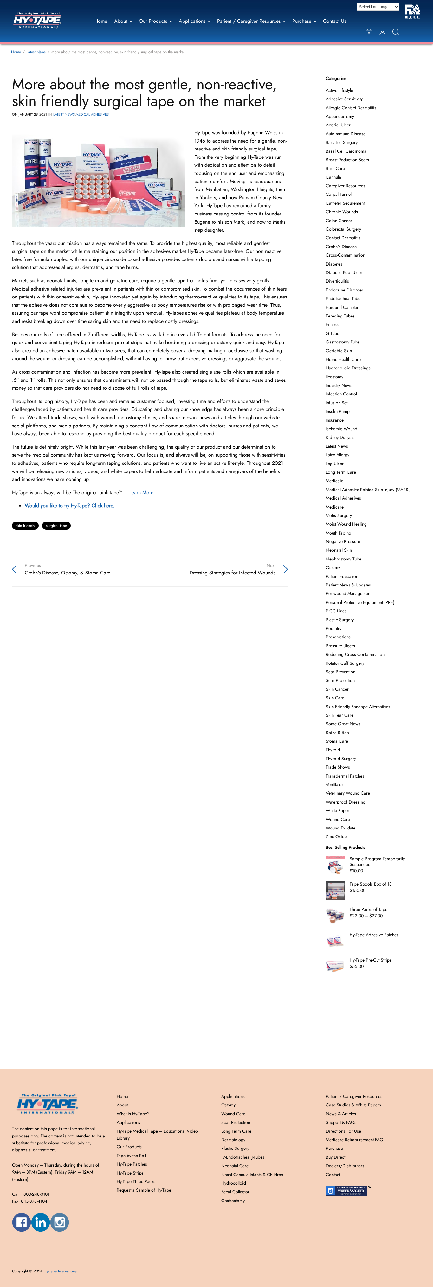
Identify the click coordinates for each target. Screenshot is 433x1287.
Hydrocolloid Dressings (348, 368)
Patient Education (342, 576)
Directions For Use (343, 1131)
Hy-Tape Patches (132, 1164)
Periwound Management (348, 593)
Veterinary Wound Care (348, 793)
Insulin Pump (338, 411)
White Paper (337, 810)
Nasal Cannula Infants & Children (252, 1174)
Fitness (332, 324)
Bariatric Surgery (342, 142)
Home (100, 21)
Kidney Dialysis (340, 437)
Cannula (333, 177)
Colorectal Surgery (343, 229)
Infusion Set (336, 403)
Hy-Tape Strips (130, 1173)
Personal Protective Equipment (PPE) (360, 602)
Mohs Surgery (339, 515)
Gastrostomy (233, 1200)
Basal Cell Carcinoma (346, 151)
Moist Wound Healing (346, 524)
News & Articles (341, 1114)
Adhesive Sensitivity (344, 99)
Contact (333, 1174)
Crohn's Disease (341, 246)
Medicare (335, 507)
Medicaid (335, 480)
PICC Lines (336, 611)
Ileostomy (334, 377)
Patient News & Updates (348, 585)
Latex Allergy (337, 454)
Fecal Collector (235, 1191)
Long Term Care (341, 472)
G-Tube (332, 333)
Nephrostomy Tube (343, 559)
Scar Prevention (340, 672)
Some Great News (343, 723)
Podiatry (333, 628)
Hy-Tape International (61, 1271)
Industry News (339, 385)
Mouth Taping (338, 533)
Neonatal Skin (339, 550)
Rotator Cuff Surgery (345, 663)
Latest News (64, 114)
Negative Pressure (343, 541)
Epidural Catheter (342, 307)
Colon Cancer (339, 220)
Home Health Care (343, 359)
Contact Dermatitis (343, 237)
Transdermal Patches (345, 776)
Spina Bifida (337, 732)
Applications (192, 21)
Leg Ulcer (335, 463)
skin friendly (25, 525)
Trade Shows (338, 767)
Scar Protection (340, 680)
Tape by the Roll (131, 1155)
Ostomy (333, 567)
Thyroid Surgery (341, 758)
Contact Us (334, 21)
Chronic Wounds (342, 211)
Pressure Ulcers (340, 646)
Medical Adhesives (92, 114)
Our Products (153, 21)
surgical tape (56, 525)
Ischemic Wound (341, 429)
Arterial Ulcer (338, 125)
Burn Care (335, 168)
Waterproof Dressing (345, 802)
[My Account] (382, 32)
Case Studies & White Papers (353, 1105)
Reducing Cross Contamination (355, 654)
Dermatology (233, 1140)
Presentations (338, 637)
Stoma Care (337, 741)
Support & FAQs (341, 1122)
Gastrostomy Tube (342, 342)
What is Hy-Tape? (133, 1114)
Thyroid (333, 749)
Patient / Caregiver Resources (249, 21)
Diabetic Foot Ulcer (344, 272)
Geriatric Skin (339, 351)
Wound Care (338, 819)
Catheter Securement (345, 203)
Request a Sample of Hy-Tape (144, 1190)
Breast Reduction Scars (347, 160)
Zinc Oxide (336, 836)
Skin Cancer (337, 689)
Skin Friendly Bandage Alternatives (358, 706)
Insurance (335, 420)
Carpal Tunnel (339, 194)
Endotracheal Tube (343, 298)
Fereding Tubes (340, 316)
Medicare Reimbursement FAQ (354, 1140)
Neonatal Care (235, 1165)
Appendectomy (340, 116)
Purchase (301, 21)
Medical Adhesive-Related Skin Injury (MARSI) (368, 489)
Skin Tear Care (339, 715)
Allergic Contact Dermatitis (351, 108)
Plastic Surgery (340, 620)
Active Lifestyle (339, 90)
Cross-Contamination (345, 255)
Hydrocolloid (233, 1183)
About (120, 21)
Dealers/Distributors (345, 1165)
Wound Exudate (340, 828)
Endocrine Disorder (344, 290)
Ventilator (334, 784)
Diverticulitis (337, 281)
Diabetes (334, 264)
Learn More (141, 492)
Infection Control (341, 394)
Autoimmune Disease (345, 134)
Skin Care (335, 698)
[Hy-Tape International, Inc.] (44, 21)
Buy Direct (335, 1157)
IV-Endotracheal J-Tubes (242, 1157)
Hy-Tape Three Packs (136, 1181)
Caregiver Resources (345, 185)
